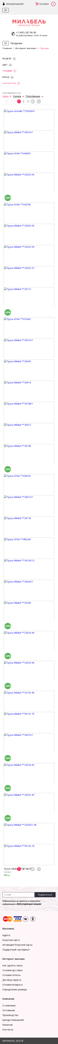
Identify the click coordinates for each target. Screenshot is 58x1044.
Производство (10, 1015)
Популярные (33, 96)
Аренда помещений (13, 1019)
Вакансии (7, 1024)
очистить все (9, 83)
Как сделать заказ (12, 965)
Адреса (6, 935)
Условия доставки (12, 970)
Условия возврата (12, 984)
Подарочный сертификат (16, 949)
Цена (5, 96)
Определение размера (14, 989)
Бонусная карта (11, 939)
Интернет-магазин (25, 48)
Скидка (17, 96)
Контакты (7, 1029)
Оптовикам (8, 1010)
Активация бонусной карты (17, 944)
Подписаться (45, 894)
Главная (7, 48)
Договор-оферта (11, 979)
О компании (8, 1005)
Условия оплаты (11, 975)
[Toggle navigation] (5, 10)
